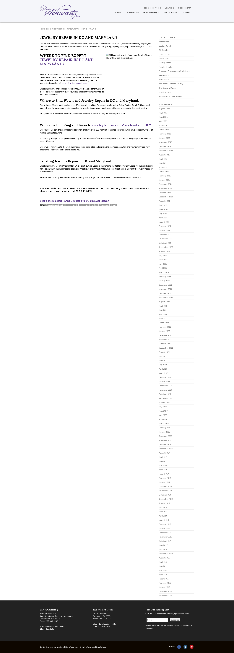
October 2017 (165, 541)
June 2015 (163, 566)
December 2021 (165, 335)
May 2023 (163, 264)
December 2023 (165, 234)
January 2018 (164, 528)
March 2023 (164, 272)
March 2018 (164, 520)
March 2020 (164, 423)
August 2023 (164, 251)
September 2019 (166, 448)
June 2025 (163, 163)
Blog (146, 8)
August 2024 (164, 201)
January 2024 (164, 230)
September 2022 (166, 297)
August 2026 (164, 108)
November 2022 (165, 289)
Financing (156, 8)
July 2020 (163, 406)
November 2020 (165, 390)
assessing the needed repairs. (75, 83)
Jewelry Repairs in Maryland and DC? (121, 125)
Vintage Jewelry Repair (108, 205)
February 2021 (165, 377)
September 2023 (166, 247)
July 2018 (163, 507)
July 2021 (163, 356)
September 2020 (166, 398)
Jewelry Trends (165, 67)
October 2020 (165, 394)
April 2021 (163, 369)
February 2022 (165, 327)
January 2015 (164, 587)
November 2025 (165, 142)
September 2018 (166, 499)
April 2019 (163, 469)
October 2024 (165, 192)
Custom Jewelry (165, 46)
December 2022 (165, 285)
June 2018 (163, 511)
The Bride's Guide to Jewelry (171, 83)
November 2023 (165, 239)
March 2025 (164, 171)
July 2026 (163, 113)
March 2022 (164, 322)
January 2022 (164, 331)
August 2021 (164, 352)
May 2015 (163, 570)
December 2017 (165, 532)
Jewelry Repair (72, 205)
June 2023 (163, 260)
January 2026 (164, 138)
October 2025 (165, 146)
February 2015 (165, 583)
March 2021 (164, 373)
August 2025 (164, 155)
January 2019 (164, 482)
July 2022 (163, 306)
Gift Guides (164, 58)
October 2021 (165, 343)
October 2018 (165, 495)
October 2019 (165, 444)
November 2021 (165, 339)
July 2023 (163, 255)
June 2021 (163, 360)
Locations (169, 8)
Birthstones (164, 41)
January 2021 (164, 381)
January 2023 (164, 281)
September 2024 (166, 197)
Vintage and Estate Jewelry (170, 96)
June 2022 (163, 310)
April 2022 (163, 318)
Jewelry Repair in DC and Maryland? (67, 61)
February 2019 (165, 478)
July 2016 (163, 549)
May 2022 (163, 314)
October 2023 (165, 243)
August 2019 (164, 453)
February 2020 (165, 427)
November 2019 (165, 440)
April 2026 (163, 125)
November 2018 (165, 490)
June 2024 (163, 209)
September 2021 (166, 348)
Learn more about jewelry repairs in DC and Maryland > (75, 200)
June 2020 (163, 411)
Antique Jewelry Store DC (55, 205)
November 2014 (165, 595)
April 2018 (163, 516)
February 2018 (165, 524)
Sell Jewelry (164, 75)
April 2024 (163, 218)
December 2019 (165, 436)
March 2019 (164, 474)
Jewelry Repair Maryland (89, 205)
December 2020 (165, 385)
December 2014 (165, 591)
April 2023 (163, 268)
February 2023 (165, 276)
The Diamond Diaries (167, 88)
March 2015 (164, 579)
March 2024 (164, 222)
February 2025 (165, 176)
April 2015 (163, 574)
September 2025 (166, 150)
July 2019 (163, 457)
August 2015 (164, 558)
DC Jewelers (164, 50)
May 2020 (163, 415)
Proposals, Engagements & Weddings (175, 71)
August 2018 (164, 503)
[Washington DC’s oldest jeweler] (40, 2)
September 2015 (166, 553)
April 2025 (163, 167)
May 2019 (163, 465)
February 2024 (165, 226)
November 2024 (165, 188)
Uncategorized (165, 92)
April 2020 (163, 419)
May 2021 (163, 364)
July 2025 (163, 159)
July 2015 (163, 562)
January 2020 (164, 432)
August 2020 (164, 402)
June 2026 (163, 117)
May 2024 (163, 213)
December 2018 (165, 486)
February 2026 (165, 134)
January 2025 (164, 180)
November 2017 (165, 537)
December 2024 (165, 184)
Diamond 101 (164, 54)
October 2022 (165, 293)
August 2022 (164, 301)
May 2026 (163, 121)
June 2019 (163, 461)
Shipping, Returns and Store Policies (93, 647)
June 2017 (163, 545)
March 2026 (164, 129)
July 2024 (163, 205)
